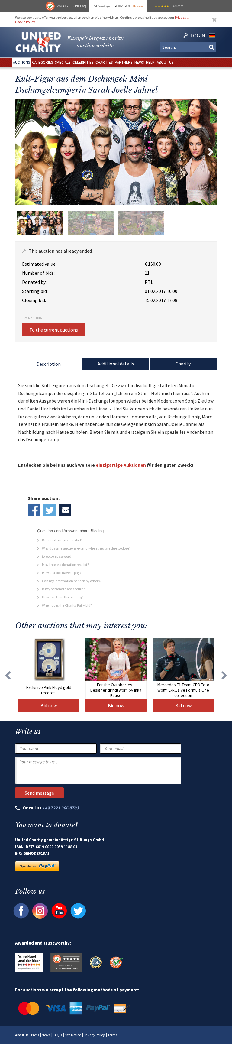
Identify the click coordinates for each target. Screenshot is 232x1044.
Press (35, 1035)
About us (21, 1035)
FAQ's (57, 1035)
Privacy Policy (94, 1035)
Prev (21, 152)
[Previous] (8, 675)
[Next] (224, 675)
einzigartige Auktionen (121, 465)
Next (211, 152)
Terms (112, 1035)
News (46, 1035)
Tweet (50, 510)
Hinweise (138, 6)
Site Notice (73, 1035)
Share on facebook (34, 510)
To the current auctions (53, 330)
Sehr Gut (122, 6)
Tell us (65, 510)
